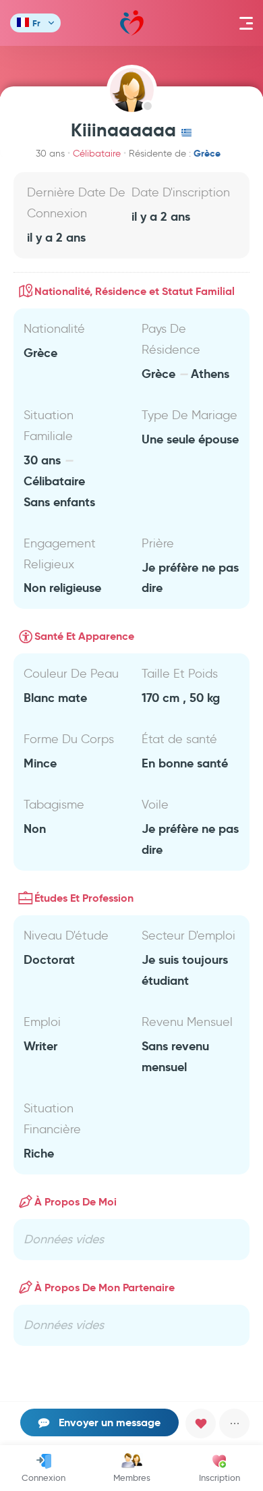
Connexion (43, 1477)
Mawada (132, 23)
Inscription (219, 1477)
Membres (131, 1477)
